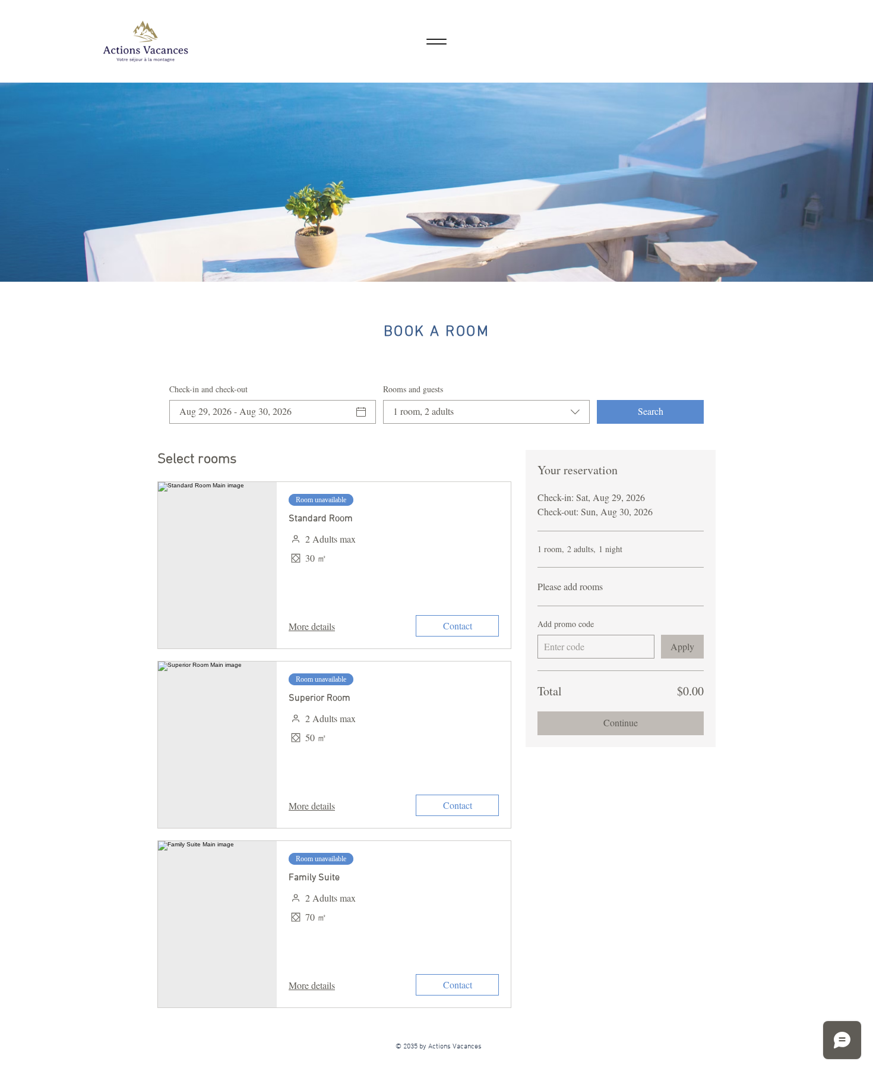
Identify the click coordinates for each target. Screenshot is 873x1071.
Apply (682, 646)
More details (312, 626)
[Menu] (436, 41)
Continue (620, 722)
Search (650, 411)
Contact (457, 625)
